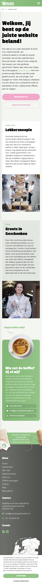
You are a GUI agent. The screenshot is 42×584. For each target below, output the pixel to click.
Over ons (6, 477)
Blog (4, 488)
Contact (5, 484)
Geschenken (24, 70)
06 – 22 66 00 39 (12, 518)
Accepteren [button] (21, 576)
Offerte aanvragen (17, 416)
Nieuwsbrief (7, 491)
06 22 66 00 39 (15, 406)
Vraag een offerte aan (21, 105)
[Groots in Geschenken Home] (8, 3)
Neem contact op (21, 97)
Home (4, 464)
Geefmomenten (9, 474)
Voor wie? (6, 470)
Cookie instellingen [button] (21, 581)
